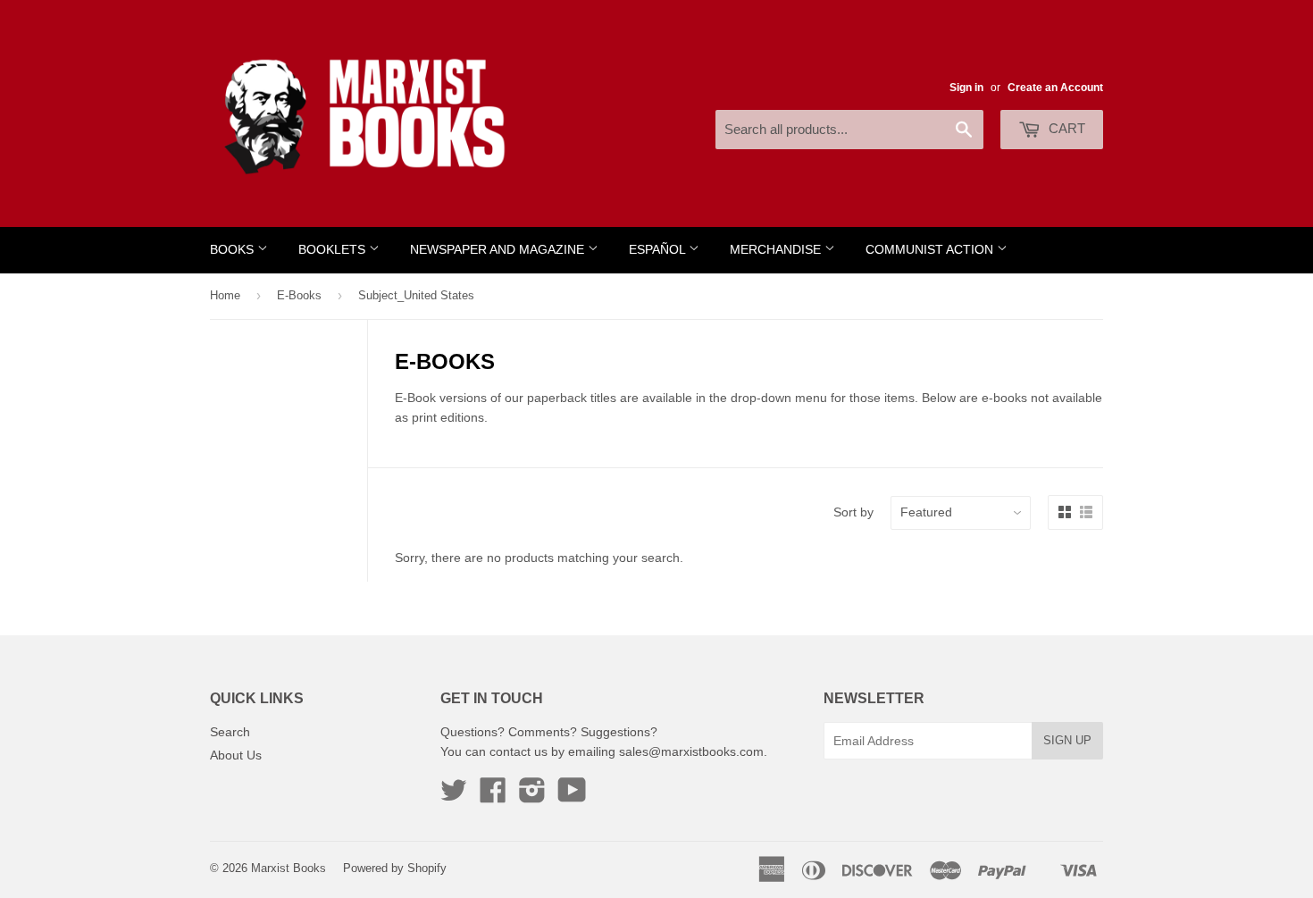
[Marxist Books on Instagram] (532, 796)
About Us (236, 755)
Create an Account (1055, 87)
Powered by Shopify (395, 868)
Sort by (853, 512)
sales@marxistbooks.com (691, 751)
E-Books (299, 295)
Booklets (333, 249)
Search (230, 732)
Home (225, 295)
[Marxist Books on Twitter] (453, 796)
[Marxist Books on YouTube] (572, 796)
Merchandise (777, 249)
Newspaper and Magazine (499, 249)
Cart (1065, 128)
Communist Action (931, 249)
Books (233, 249)
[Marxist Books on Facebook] (493, 796)
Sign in (966, 87)
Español (659, 249)
